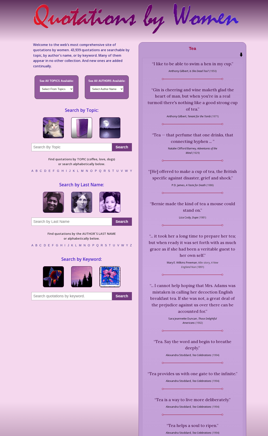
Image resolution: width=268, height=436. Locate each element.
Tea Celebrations (201, 355)
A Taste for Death (196, 185)
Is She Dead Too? (199, 71)
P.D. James (178, 185)
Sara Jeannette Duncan (182, 318)
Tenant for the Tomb (199, 116)
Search (122, 147)
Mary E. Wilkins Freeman (182, 262)
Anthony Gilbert (178, 71)
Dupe (195, 217)
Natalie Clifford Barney (182, 148)
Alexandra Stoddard (178, 355)
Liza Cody (185, 217)
